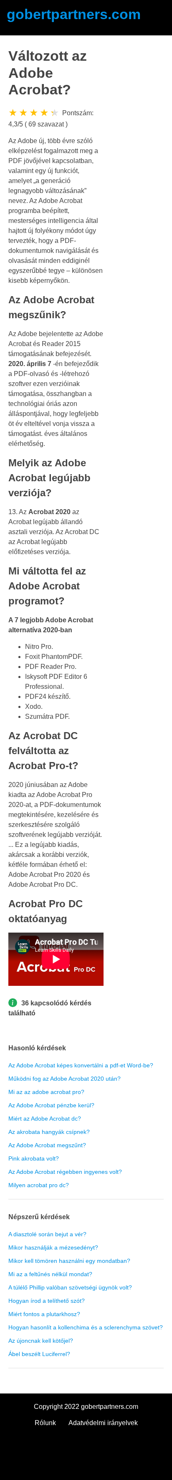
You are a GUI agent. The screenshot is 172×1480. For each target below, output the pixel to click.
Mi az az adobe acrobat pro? (46, 1092)
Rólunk (45, 1422)
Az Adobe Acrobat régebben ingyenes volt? (65, 1171)
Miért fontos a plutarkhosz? (44, 1314)
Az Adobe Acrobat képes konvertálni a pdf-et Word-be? (80, 1065)
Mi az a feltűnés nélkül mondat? (50, 1274)
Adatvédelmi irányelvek (103, 1422)
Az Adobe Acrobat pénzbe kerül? (51, 1105)
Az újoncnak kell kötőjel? (40, 1340)
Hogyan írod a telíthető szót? (46, 1300)
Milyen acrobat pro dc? (38, 1185)
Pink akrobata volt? (33, 1158)
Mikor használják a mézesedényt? (53, 1247)
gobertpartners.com (74, 14)
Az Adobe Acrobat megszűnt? (47, 1145)
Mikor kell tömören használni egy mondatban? (69, 1260)
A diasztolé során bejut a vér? (47, 1234)
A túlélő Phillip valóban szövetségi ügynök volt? (70, 1287)
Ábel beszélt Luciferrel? (39, 1354)
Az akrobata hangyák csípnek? (49, 1132)
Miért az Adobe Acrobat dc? (44, 1118)
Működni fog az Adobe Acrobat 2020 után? (64, 1078)
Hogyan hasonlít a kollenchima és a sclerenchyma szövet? (85, 1327)
